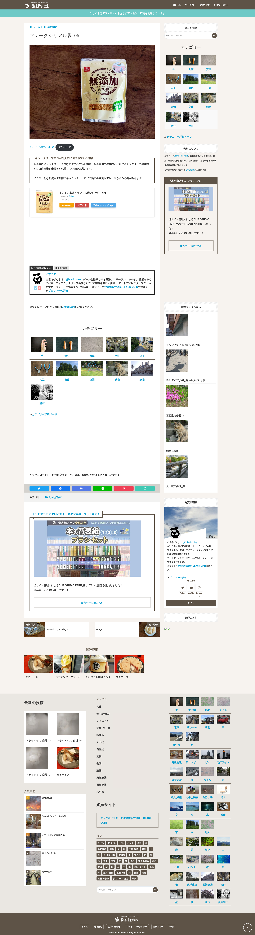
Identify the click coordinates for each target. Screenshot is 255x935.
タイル (101, 842)
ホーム (177, 5)
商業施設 (102, 848)
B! (81, 488)
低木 (139, 842)
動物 (99, 756)
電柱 (144, 872)
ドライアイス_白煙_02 (69, 740)
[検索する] (214, 35)
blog (171, 926)
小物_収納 (133, 848)
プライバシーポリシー (136, 926)
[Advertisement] (52, 240)
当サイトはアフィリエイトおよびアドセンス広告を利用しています (127, 13)
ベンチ (130, 842)
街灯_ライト (140, 866)
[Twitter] (35, 288)
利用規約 (205, 5)
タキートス (63, 774)
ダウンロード (64, 147)
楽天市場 (82, 205)
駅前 (134, 878)
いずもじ (51, 274)
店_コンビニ (109, 854)
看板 (100, 866)
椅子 (105, 860)
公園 (99, 763)
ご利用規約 (68, 306)
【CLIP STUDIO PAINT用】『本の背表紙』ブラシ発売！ (66, 514)
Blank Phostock (181, 155)
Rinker (71, 196)
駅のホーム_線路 (121, 878)
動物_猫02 (172, 451)
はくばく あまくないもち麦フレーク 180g (82, 192)
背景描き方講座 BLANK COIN (121, 287)
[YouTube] (39, 288)
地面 (112, 848)
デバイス (112, 842)
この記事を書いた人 (42, 268)
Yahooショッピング (103, 205)
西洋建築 (102, 784)
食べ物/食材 (50, 27)
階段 (136, 872)
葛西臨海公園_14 (175, 415)
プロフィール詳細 (58, 290)
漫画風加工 (143, 860)
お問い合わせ (221, 5)
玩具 (154, 860)
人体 (99, 706)
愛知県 (122, 854)
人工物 (100, 742)
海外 (133, 860)
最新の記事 (62, 268)
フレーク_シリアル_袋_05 (42, 147)
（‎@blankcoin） (72, 279)
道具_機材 (108, 872)
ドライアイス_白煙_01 (38, 774)
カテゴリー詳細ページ (44, 414)
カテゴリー (190, 5)
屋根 (144, 848)
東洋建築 (102, 777)
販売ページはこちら (92, 602)
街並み (100, 735)
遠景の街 (121, 872)
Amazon (66, 205)
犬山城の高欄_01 (175, 486)
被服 (151, 866)
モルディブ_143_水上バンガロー (184, 345)
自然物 (100, 749)
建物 (99, 770)
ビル (122, 842)
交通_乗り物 (103, 728)
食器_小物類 (103, 878)
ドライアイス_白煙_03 (38, 740)
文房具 (137, 854)
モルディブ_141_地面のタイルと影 (185, 380)
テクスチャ (103, 720)
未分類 (100, 791)
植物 (113, 860)
